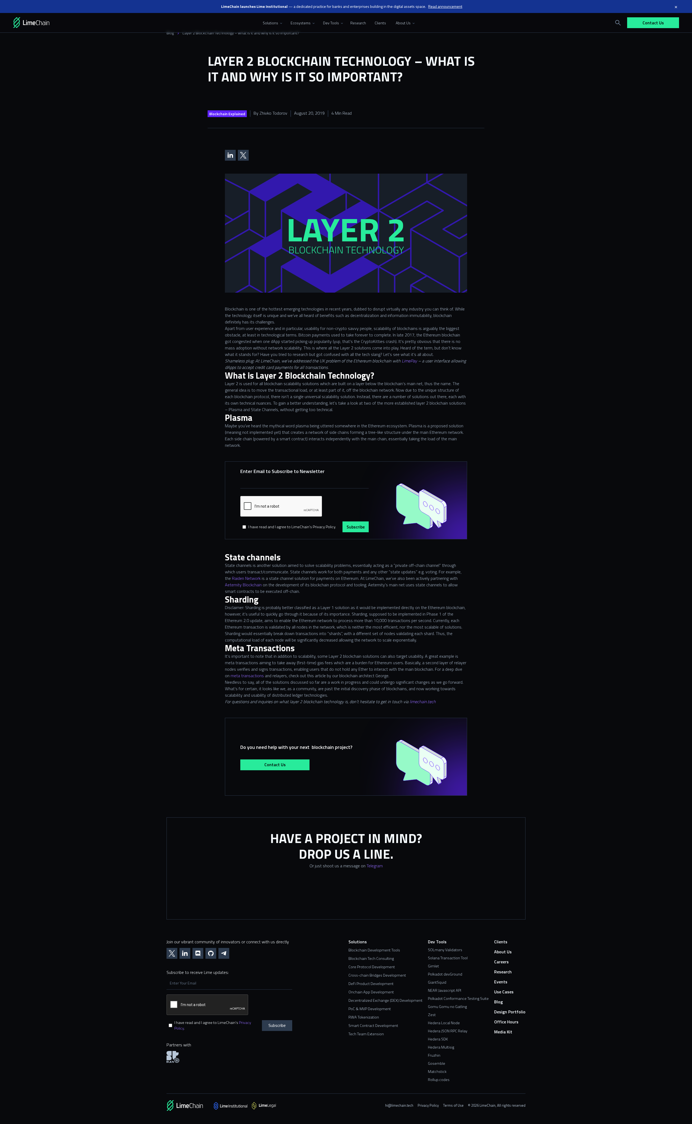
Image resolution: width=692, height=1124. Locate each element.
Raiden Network (246, 578)
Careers (501, 962)
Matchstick (437, 1072)
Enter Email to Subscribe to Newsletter (282, 471)
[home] (39, 22)
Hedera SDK (438, 1039)
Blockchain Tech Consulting (371, 958)
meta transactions (247, 675)
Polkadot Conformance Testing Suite (458, 998)
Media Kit (503, 1032)
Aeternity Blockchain (243, 584)
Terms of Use (453, 1105)
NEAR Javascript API (444, 990)
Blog (170, 33)
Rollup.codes (439, 1080)
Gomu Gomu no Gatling (447, 1007)
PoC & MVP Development (369, 1009)
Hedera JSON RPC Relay (447, 1031)
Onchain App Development (371, 992)
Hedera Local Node (444, 1023)
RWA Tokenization (363, 1017)
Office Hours (506, 1022)
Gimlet (433, 966)
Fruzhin (434, 1055)
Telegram (375, 865)
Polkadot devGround (445, 974)
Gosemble (436, 1063)
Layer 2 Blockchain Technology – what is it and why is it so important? (240, 33)
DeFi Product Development (371, 984)
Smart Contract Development (373, 1026)
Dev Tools (437, 942)
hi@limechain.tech (399, 1105)
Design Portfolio (509, 1012)
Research (358, 23)
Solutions (357, 942)
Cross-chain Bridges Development (377, 975)
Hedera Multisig (441, 1047)
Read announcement (445, 6)
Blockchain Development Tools (374, 950)
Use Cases (504, 992)
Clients (380, 23)
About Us (503, 952)
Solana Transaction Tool (448, 958)
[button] (271, 22)
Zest (432, 1015)
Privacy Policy (428, 1105)
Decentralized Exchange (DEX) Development (385, 1000)
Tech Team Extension (366, 1034)
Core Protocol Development (371, 967)
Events (500, 982)
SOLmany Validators (445, 950)
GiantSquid (437, 982)
